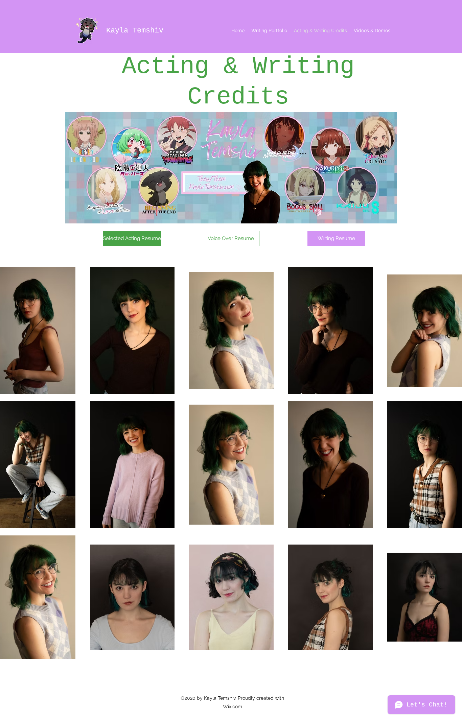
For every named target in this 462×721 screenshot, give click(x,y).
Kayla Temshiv (134, 30)
